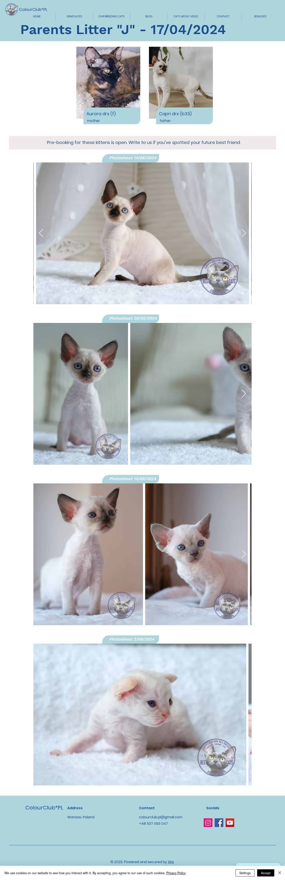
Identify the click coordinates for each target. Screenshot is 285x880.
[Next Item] (243, 233)
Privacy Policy (176, 873)
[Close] (279, 872)
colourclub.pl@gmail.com (160, 817)
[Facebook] (219, 822)
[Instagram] (208, 822)
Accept (266, 873)
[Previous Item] (41, 233)
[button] (74, 16)
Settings (245, 873)
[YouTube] (230, 822)
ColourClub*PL (33, 9)
